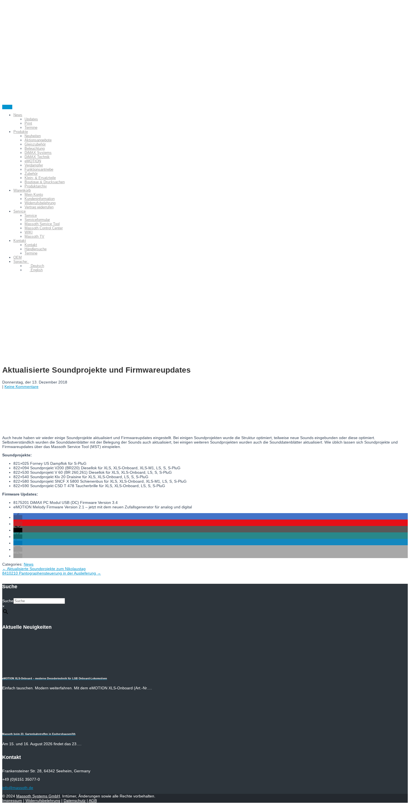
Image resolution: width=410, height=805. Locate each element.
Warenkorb (22, 190)
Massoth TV (34, 236)
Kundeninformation (40, 199)
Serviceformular (37, 220)
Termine (31, 127)
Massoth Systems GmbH (38, 796)
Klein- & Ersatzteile (40, 178)
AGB (93, 800)
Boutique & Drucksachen (45, 182)
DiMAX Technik (37, 157)
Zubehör (31, 174)
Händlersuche (36, 249)
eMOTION (33, 161)
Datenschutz (75, 800)
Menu (7, 107)
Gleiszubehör (35, 144)
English (36, 270)
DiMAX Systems (38, 153)
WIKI (29, 232)
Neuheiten (33, 136)
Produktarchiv (36, 186)
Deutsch (37, 266)
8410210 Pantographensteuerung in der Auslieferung (51, 573)
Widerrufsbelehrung (40, 203)
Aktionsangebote (38, 140)
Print (28, 123)
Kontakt (19, 241)
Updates (31, 119)
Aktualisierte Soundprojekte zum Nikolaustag (44, 568)
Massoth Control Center (44, 228)
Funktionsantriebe (39, 169)
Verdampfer (34, 165)
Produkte (20, 132)
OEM (17, 257)
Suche (7, 601)
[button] (17, 517)
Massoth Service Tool (42, 224)
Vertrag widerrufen (39, 207)
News (17, 115)
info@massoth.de (17, 787)
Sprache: (21, 261)
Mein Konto (34, 194)
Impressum (12, 800)
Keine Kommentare (21, 386)
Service (19, 211)
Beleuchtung (35, 148)
